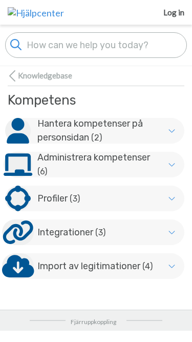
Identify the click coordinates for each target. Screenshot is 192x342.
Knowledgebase (45, 75)
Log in (173, 12)
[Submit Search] (16, 43)
